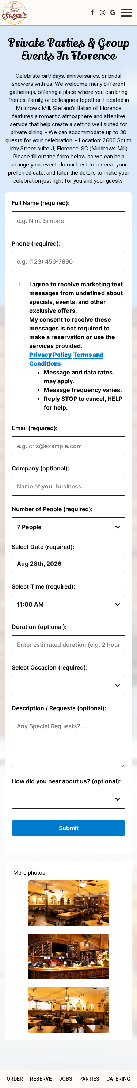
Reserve (41, 1079)
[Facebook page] (92, 12)
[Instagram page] (103, 12)
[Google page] (113, 12)
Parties (89, 1079)
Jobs (65, 1079)
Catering (118, 1079)
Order (15, 1079)
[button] (68, 903)
